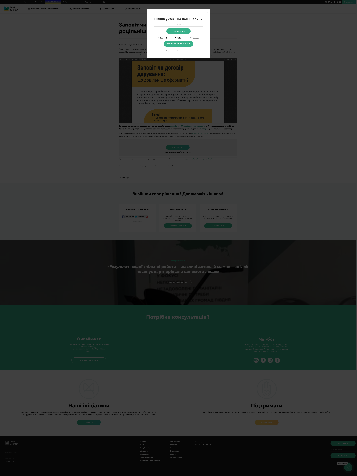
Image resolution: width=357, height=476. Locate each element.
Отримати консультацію (178, 44)
